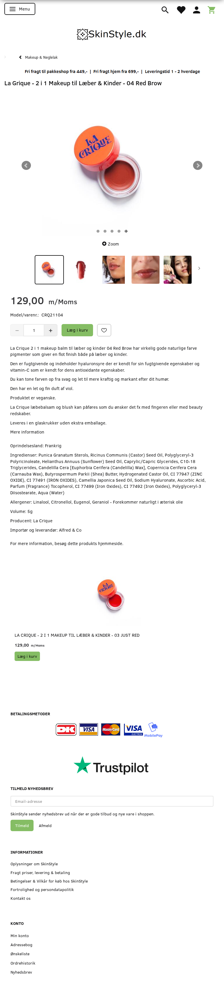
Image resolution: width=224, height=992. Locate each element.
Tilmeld (22, 825)
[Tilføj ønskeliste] (104, 330)
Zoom (113, 244)
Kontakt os (20, 898)
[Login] (196, 9)
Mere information (27, 432)
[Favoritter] (181, 9)
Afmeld (45, 825)
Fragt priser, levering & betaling (40, 872)
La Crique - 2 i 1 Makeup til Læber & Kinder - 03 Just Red (77, 635)
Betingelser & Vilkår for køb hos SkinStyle (49, 881)
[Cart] (211, 9)
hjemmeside (110, 543)
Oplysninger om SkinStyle (34, 863)
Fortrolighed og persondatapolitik (42, 889)
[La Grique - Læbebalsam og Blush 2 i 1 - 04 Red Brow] (112, 165)
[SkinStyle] (112, 33)
